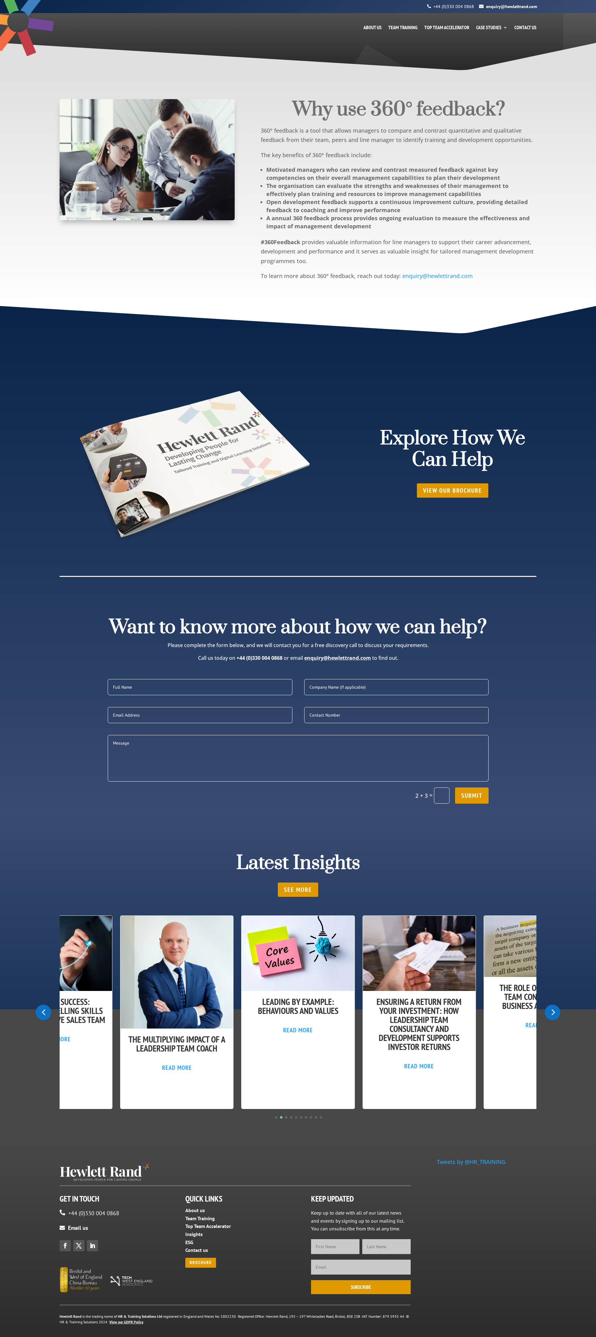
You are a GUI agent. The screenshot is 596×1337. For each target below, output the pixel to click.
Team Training (403, 27)
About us (372, 27)
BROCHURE (201, 1262)
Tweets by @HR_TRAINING (471, 1162)
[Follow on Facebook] (65, 1245)
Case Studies (488, 27)
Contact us (525, 27)
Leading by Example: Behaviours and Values (298, 1006)
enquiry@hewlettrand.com (511, 6)
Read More (177, 1068)
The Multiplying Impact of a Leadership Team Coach (177, 1044)
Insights (194, 1234)
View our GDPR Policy (126, 1322)
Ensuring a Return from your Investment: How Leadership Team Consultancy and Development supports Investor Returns (419, 1024)
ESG (189, 1242)
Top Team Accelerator (446, 27)
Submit (471, 796)
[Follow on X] (78, 1245)
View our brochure (452, 490)
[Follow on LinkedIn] (92, 1245)
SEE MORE (298, 890)
